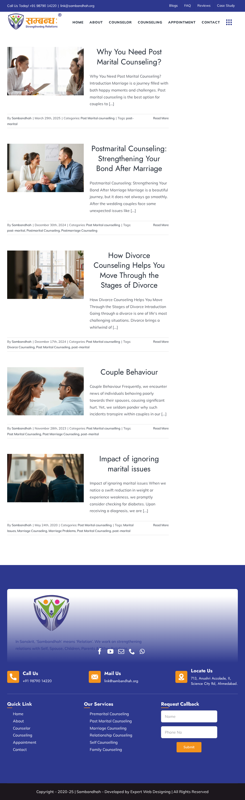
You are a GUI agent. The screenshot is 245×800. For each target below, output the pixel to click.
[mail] (121, 651)
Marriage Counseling (32, 531)
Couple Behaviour (129, 371)
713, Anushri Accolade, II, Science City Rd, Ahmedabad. (214, 681)
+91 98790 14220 (43, 6)
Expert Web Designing (150, 791)
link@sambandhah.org (77, 6)
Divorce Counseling (21, 347)
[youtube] (110, 651)
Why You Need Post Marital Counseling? (129, 56)
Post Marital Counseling (53, 347)
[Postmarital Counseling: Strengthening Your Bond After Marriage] (45, 168)
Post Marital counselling (45, 78)
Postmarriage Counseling (79, 230)
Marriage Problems (62, 531)
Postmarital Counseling (43, 230)
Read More (161, 118)
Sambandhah (22, 118)
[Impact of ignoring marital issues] (45, 478)
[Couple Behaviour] (45, 391)
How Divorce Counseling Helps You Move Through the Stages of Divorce (129, 270)
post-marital (16, 230)
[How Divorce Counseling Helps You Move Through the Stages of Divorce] (45, 275)
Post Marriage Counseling (61, 434)
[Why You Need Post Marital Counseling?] (45, 71)
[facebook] (100, 651)
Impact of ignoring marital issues (129, 463)
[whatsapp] (142, 651)
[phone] (132, 651)
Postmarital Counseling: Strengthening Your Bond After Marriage (129, 158)
